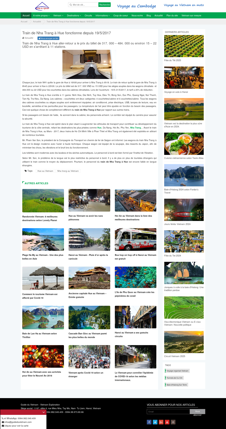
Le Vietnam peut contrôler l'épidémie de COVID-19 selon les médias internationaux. (134, 376)
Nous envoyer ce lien (49, 38)
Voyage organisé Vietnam (177, 370)
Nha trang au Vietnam (68, 170)
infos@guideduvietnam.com (18, 421)
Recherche (104, 4)
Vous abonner (197, 412)
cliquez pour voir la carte (16, 425)
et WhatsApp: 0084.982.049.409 (20, 418)
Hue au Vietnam (45, 170)
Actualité (37, 21)
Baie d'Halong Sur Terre (177, 384)
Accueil (24, 21)
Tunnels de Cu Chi (174, 377)
